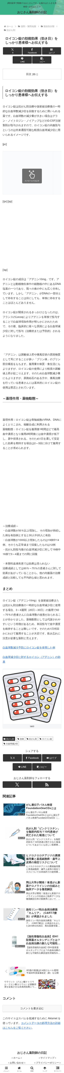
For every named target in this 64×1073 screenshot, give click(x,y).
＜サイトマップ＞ (47, 1057)
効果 (22, 738)
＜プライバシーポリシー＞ (47, 1062)
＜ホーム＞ (16, 1057)
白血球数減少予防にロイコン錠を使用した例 (29, 647)
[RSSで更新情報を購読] (46, 784)
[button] (41, 60)
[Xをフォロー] (17, 784)
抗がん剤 (10, 738)
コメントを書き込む (32, 1008)
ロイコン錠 (47, 738)
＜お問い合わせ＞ (17, 1062)
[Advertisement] (28, 172)
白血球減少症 (12, 743)
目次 (28, 74)
